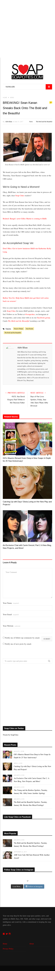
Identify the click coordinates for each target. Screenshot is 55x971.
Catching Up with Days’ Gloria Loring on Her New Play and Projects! (27, 503)
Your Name (11, 603)
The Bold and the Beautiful (44, 121)
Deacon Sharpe (18, 329)
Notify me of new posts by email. (18, 644)
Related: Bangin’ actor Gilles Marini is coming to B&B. (25, 218)
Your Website (11, 626)
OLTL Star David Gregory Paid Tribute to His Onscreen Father (16, 399)
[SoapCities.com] (27, 71)
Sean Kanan (29, 329)
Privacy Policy (8, 948)
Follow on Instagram (35, 886)
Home (5, 943)
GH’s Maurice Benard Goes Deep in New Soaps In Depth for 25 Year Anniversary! (27, 459)
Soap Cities (19, 195)
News (31, 121)
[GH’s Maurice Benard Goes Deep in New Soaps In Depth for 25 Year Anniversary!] (27, 439)
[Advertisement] (27, 28)
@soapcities (30, 314)
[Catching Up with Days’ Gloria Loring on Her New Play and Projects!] (27, 482)
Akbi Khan (8, 121)
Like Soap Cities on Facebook (17, 817)
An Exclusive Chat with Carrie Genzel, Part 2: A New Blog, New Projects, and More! (27, 546)
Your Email (11, 614)
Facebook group (43, 317)
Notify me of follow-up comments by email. (22, 637)
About (31, 943)
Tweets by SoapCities (10, 735)
